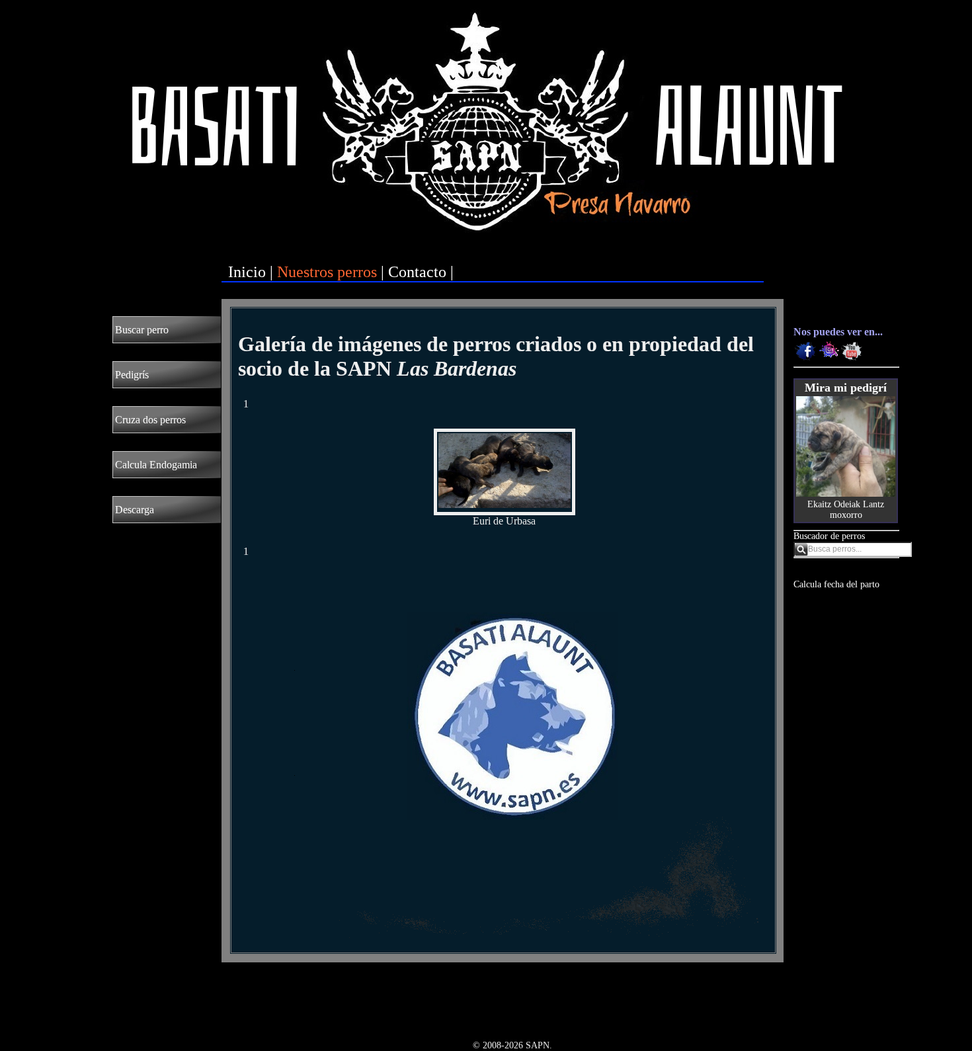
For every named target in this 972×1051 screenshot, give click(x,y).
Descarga (134, 509)
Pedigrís (132, 374)
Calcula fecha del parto (836, 584)
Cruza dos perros (150, 419)
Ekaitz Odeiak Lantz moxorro (845, 509)
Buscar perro (142, 329)
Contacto (417, 271)
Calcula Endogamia (156, 464)
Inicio (247, 271)
